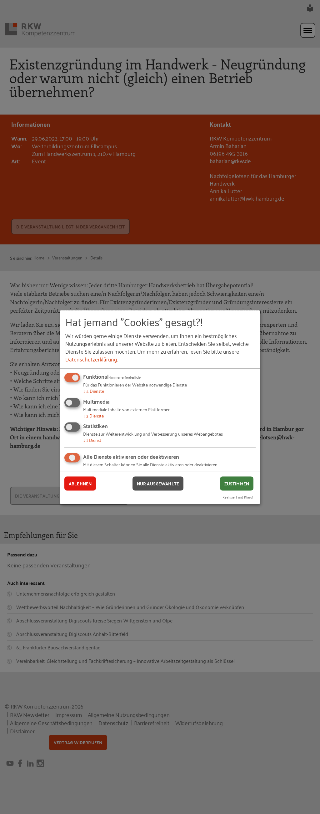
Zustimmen (236, 483)
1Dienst (92, 440)
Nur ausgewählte (158, 483)
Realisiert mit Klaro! (237, 496)
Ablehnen (80, 483)
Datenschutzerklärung (91, 359)
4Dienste (93, 391)
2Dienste (93, 415)
